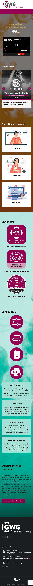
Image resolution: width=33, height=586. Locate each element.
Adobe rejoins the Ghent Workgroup (15, 102)
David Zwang (9, 475)
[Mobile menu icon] (30, 4)
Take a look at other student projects (13, 498)
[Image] (16, 135)
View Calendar (5, 564)
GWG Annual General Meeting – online (16, 560)
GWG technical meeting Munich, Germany (17, 556)
